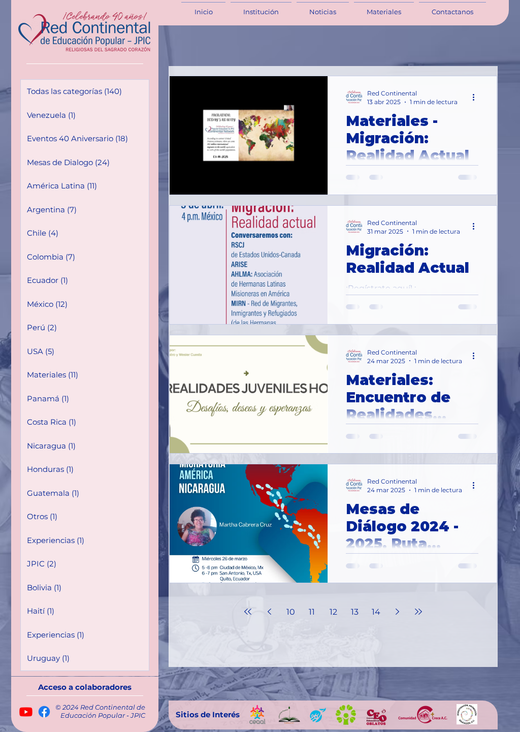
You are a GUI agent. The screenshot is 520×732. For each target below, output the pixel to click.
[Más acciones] (477, 97)
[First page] (248, 611)
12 (333, 612)
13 (355, 612)
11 (312, 612)
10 (290, 612)
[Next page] (397, 611)
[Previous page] (269, 611)
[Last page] (418, 611)
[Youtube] (26, 711)
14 (376, 612)
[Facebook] (44, 711)
